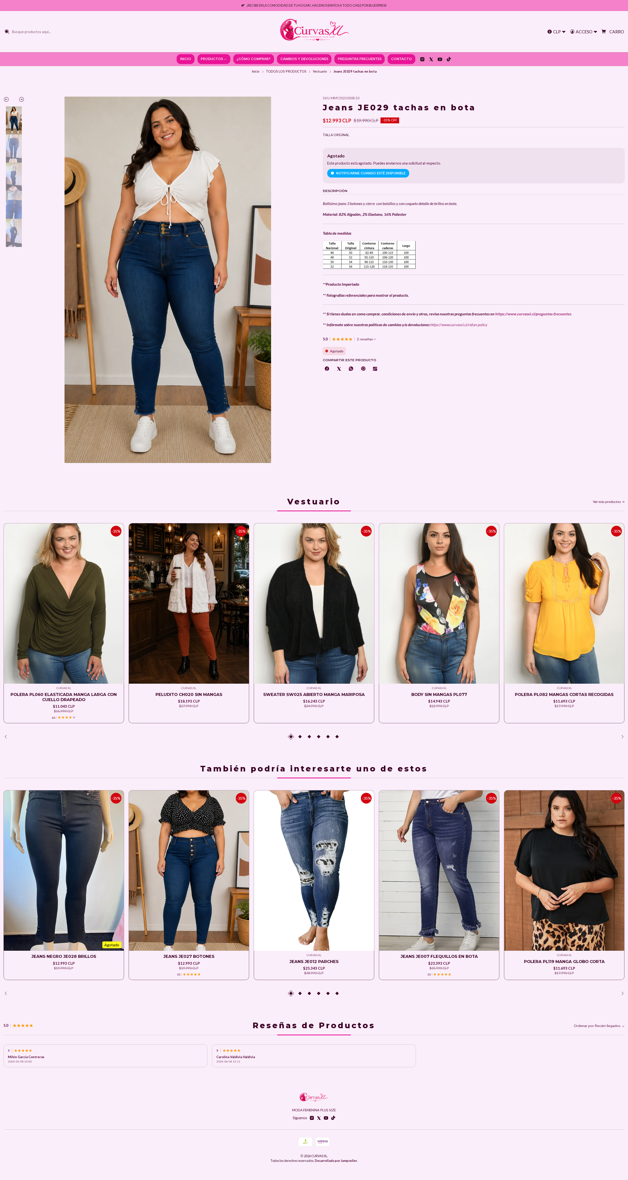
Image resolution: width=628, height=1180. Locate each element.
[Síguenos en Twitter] (431, 59)
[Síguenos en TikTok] (448, 59)
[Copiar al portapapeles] (375, 369)
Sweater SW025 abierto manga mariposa (314, 694)
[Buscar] (7, 32)
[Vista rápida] (11, 610)
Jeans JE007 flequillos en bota (439, 956)
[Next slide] (19, 100)
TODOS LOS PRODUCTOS (286, 71)
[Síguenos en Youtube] (440, 59)
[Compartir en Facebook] (327, 369)
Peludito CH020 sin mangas (189, 694)
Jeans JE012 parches (314, 961)
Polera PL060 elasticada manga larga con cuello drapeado (64, 697)
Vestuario (320, 71)
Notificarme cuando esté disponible (371, 173)
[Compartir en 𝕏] (339, 369)
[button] (291, 736)
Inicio (256, 71)
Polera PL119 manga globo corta (564, 961)
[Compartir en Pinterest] (363, 369)
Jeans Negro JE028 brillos (63, 956)
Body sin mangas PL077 (439, 694)
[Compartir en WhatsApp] (351, 369)
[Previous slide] (8, 100)
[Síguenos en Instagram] (422, 59)
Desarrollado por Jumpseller (336, 1161)
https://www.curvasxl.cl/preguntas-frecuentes (533, 313)
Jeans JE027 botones (188, 956)
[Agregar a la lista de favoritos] (11, 597)
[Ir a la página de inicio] (314, 31)
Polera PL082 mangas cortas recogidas (564, 694)
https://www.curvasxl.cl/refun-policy (458, 324)
